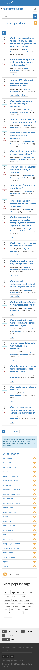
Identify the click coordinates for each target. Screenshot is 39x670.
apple (14, 613)
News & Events (8, 530)
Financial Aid (28, 191)
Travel (5, 566)
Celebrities (26, 89)
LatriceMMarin (22, 231)
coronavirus (8, 616)
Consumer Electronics (11, 481)
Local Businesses (9, 526)
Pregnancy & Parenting (11, 544)
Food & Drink (8, 508)
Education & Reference (11, 490)
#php (12, 603)
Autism (25, 393)
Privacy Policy (29, 647)
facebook (25, 609)
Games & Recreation (10, 512)
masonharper (14, 91)
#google (15, 600)
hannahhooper (23, 112)
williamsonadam (25, 269)
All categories (11, 454)
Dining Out (7, 485)
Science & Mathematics (11, 548)
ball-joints (7, 606)
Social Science (8, 553)
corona (26, 613)
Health (5, 517)
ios (12, 237)
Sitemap (29, 651)
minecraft (7, 613)
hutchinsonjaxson (16, 395)
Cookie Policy (5, 651)
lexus (7, 596)
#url (21, 600)
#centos (27, 600)
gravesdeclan (22, 144)
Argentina (26, 68)
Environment (8, 499)
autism (18, 609)
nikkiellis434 (14, 70)
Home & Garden (9, 521)
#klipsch (19, 603)
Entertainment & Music (11, 494)
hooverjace (13, 251)
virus (20, 613)
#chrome (7, 600)
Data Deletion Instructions (18, 651)
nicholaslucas (23, 354)
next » (16, 432)
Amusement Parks (29, 329)
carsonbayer (14, 418)
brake (12, 609)
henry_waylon (14, 128)
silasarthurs (14, 212)
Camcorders (28, 210)
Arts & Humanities (10, 458)
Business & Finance (10, 467)
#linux (6, 603)
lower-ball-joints (28, 603)
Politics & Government (11, 539)
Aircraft (25, 416)
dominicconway (17, 331)
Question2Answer (17, 661)
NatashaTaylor (26, 52)
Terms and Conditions (17, 647)
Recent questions (14, 574)
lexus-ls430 (15, 597)
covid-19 (24, 597)
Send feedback (6, 647)
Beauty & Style (8, 463)
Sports (5, 562)
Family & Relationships (11, 503)
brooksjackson (15, 310)
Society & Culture (9, 557)
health (13, 74)
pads (6, 609)
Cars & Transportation (11, 472)
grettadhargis (14, 292)
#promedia (15, 95)
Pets (4, 535)
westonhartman (15, 193)
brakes (23, 606)
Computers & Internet (11, 476)
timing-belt (16, 606)
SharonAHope (14, 377)
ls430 (29, 606)
